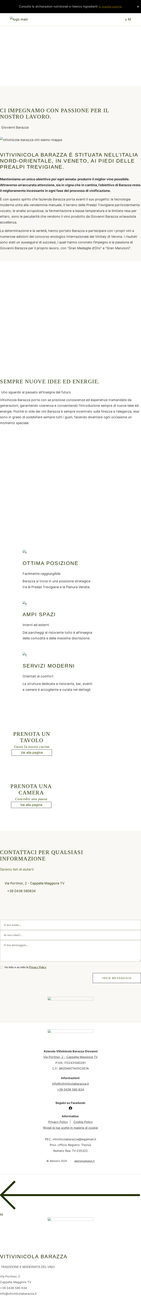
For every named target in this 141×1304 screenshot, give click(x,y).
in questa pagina (110, 6)
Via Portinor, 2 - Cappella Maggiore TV (70, 1057)
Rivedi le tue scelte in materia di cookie (70, 1128)
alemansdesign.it (84, 1160)
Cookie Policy (83, 1122)
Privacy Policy (37, 967)
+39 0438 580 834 (70, 1089)
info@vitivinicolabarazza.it (70, 1083)
